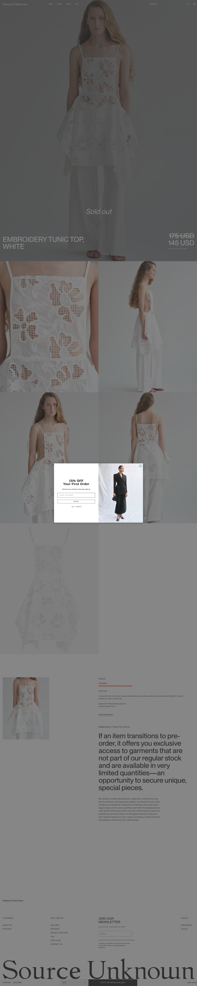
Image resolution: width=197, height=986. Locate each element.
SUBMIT (76, 501)
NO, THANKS (77, 506)
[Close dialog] (140, 466)
